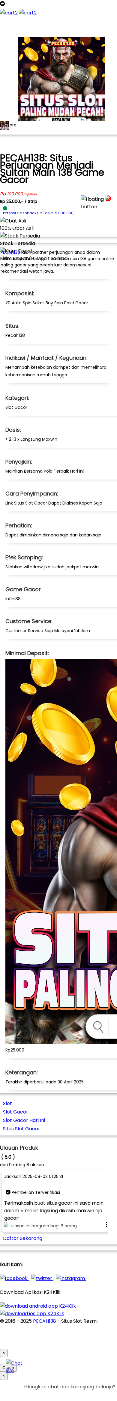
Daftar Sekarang (22, 1238)
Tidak (106, 1394)
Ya (96, 1394)
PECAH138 (10, 252)
